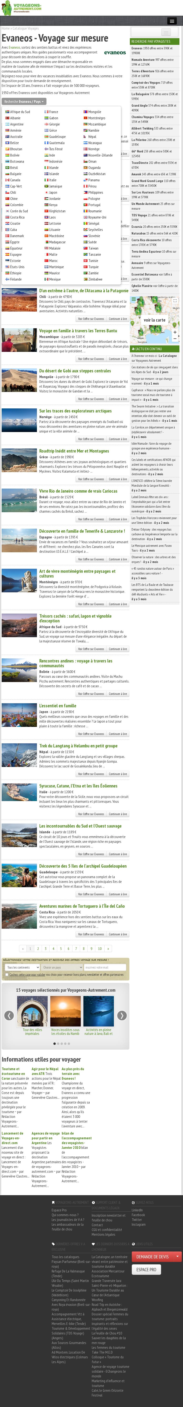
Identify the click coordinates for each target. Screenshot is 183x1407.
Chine (14, 198)
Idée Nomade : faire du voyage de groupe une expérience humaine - (151, 448)
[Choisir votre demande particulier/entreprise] (177, 1256)
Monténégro (96, 117)
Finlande (16, 279)
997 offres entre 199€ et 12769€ (152, 62)
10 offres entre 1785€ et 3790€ (152, 242)
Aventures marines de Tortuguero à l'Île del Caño (82, 906)
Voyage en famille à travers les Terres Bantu (78, 331)
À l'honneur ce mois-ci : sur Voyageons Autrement (154, 358)
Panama (94, 179)
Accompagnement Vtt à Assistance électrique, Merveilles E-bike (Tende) (69, 1319)
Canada (15, 179)
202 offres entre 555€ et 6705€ (154, 165)
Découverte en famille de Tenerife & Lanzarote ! (82, 531)
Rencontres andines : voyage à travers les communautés (75, 663)
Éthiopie (15, 273)
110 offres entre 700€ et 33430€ (153, 183)
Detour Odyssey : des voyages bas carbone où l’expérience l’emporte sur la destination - (155, 534)
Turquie (93, 266)
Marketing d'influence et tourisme (108, 1383)
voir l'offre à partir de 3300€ (152, 276)
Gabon (53, 117)
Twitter (137, 1219)
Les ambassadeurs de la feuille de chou (68, 1226)
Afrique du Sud (20, 111)
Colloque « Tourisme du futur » (108, 1359)
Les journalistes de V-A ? (68, 1219)
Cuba (13, 229)
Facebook (138, 1214)
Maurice (54, 273)
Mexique (55, 279)
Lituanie (54, 229)
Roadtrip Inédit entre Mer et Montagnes (74, 451)
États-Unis (17, 266)
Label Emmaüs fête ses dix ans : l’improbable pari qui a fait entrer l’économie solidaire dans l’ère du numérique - (151, 504)
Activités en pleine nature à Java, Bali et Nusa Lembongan (59, 1033)
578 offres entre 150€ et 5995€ (155, 96)
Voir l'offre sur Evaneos (91, 319)
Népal (92, 136)
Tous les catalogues (65, 1256)
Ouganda (94, 167)
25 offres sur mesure (153, 206)
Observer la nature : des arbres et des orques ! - (154, 559)
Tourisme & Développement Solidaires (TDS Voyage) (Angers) (71, 1333)
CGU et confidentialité (107, 1229)
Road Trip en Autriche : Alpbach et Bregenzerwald (109, 1307)
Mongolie (94, 111)
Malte (53, 254)
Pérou (92, 186)
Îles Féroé (56, 148)
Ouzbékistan (97, 173)
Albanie (15, 117)
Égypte (15, 242)
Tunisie (93, 260)
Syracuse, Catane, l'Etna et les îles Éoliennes (78, 786)
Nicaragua (95, 142)
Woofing (97, 1299)
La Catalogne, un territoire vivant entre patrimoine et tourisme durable (110, 1261)
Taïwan (93, 248)
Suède (92, 242)
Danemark (17, 235)
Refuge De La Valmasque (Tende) (68, 1273)
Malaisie (55, 248)
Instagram (139, 1224)
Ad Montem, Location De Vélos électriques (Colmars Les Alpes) (70, 1357)
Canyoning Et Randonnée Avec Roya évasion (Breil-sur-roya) (71, 1304)
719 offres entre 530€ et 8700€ (152, 84)
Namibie (93, 130)
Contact (97, 1224)
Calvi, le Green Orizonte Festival (107, 1392)
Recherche (23, 101)
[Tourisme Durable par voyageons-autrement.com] (21, 7)
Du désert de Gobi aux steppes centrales (75, 371)
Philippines (95, 192)
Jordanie (55, 198)
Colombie (16, 204)
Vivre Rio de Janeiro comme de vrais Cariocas (78, 491)
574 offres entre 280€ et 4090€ (154, 107)
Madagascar (57, 242)
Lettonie (55, 223)
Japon (53, 192)
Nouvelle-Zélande (100, 155)
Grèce (53, 130)
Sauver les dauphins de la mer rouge (109, 1340)
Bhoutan (16, 148)
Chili (13, 192)
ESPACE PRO (146, 1269)
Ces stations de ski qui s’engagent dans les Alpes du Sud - (155, 369)
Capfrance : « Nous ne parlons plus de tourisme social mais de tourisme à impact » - (153, 395)
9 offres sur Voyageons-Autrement (151, 265)
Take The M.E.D (102, 1352)
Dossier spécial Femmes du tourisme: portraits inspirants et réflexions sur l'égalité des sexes (110, 1321)
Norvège (94, 148)
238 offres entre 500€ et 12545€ (152, 153)
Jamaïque (55, 186)
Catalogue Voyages (26, 28)
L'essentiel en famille (57, 706)
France (53, 111)
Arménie (15, 130)
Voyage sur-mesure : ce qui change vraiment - (152, 381)
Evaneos (14, 47)
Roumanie (95, 210)
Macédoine (56, 235)
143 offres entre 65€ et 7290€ (154, 174)
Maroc (53, 260)
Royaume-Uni (97, 217)
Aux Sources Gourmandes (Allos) (69, 1345)
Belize (14, 142)
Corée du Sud (19, 210)
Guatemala (57, 142)
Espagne (16, 254)
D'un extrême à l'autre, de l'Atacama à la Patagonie (83, 290)
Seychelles (95, 229)
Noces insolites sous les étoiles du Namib (25, 1031)
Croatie (15, 223)
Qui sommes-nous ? (65, 1214)
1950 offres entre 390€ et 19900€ (152, 50)
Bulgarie (15, 173)
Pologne (94, 198)
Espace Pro (59, 1210)
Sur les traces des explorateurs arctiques (75, 411)
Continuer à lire (118, 319)
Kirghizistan (57, 210)
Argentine (17, 124)
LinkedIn (137, 1210)
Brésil (14, 167)
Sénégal (93, 223)
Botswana (17, 161)
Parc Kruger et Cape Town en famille (91, 1031)
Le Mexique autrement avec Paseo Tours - (152, 547)
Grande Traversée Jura (106, 1280)
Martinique (56, 266)
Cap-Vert (16, 186)
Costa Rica (17, 217)
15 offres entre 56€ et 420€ (155, 233)
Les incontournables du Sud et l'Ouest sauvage (80, 826)
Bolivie (15, 155)
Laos (52, 217)
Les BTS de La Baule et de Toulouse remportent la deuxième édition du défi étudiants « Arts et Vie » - (152, 592)
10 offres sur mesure (154, 253)
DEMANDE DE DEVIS (153, 1257)
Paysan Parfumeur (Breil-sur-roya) (71, 1264)
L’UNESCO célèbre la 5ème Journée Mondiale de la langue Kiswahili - (152, 485)
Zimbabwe (95, 279)
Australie (16, 136)
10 (100, 948)
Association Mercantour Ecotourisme (108, 1273)
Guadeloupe (57, 136)
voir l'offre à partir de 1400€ (155, 288)
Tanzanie (94, 254)
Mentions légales (103, 1234)
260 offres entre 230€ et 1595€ (153, 142)
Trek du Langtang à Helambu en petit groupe (78, 746)
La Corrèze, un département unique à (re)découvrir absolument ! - (153, 432)
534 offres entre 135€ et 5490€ (152, 119)
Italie (52, 179)
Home (6, 28)
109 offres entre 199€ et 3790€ (152, 194)
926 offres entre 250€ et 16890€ (152, 73)
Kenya (53, 204)
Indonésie (55, 161)
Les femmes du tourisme (108, 1347)
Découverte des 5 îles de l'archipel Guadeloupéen (83, 866)
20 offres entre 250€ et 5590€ (154, 226)
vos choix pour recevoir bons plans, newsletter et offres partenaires (66, 974)
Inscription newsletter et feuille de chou (109, 1217)
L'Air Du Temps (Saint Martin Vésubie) (70, 1283)
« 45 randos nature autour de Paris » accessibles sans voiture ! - (153, 573)
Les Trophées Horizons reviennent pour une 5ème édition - (154, 520)
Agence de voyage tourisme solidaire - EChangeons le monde (110, 1371)
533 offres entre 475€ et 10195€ (152, 130)
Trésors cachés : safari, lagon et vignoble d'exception (75, 618)
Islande (54, 173)
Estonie (15, 260)
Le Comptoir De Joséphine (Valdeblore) (69, 1292)
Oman (92, 161)
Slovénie (94, 235)
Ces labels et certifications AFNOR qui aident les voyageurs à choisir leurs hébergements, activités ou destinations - (154, 467)
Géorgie (54, 124)
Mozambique (97, 124)
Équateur (16, 248)
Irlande (54, 167)
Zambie (93, 273)
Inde (52, 155)
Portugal (94, 204)
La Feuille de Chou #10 (107, 1333)
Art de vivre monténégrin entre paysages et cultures (77, 573)
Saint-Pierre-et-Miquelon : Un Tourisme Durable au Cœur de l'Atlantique (109, 1290)
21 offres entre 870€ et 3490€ (153, 217)
